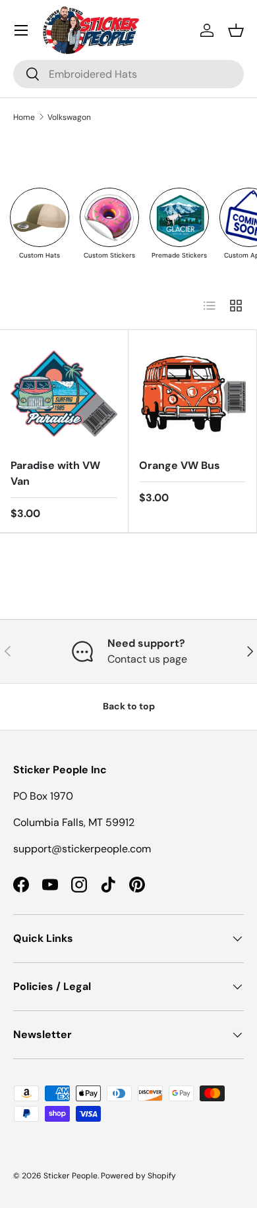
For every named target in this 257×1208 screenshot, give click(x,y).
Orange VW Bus (179, 465)
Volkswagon (69, 117)
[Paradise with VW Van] (64, 394)
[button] (235, 30)
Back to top (129, 706)
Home (24, 117)
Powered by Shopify (138, 1175)
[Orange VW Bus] (192, 394)
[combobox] (128, 74)
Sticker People (70, 1175)
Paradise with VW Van (55, 473)
